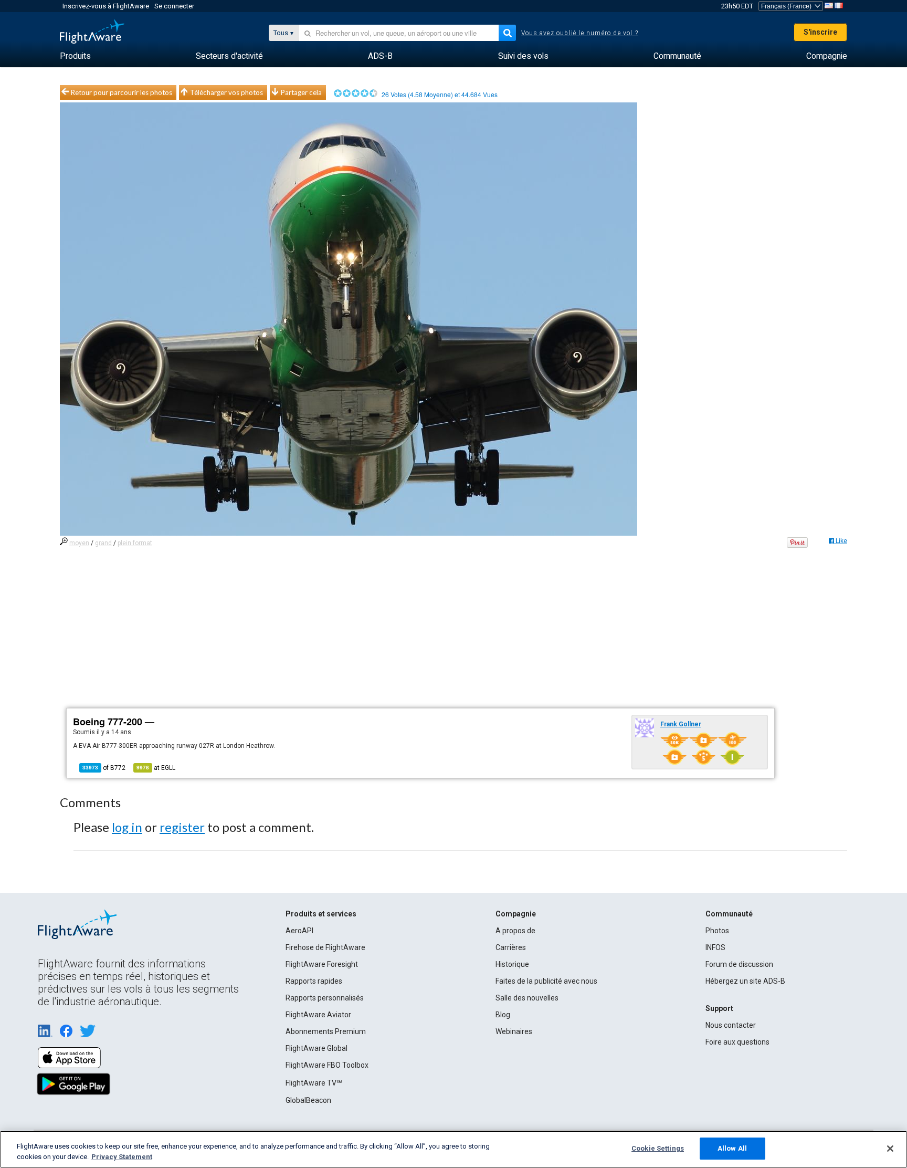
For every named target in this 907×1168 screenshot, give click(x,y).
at (155, 767)
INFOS (715, 947)
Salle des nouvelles (526, 998)
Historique (512, 964)
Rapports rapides (314, 981)
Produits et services (321, 914)
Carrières (510, 947)
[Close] (890, 1148)
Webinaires (513, 1031)
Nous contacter (730, 1025)
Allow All (732, 1148)
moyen (79, 543)
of (103, 767)
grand (103, 543)
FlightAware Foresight (322, 964)
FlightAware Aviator (318, 1014)
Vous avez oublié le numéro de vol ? (579, 33)
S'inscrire (820, 32)
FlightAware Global (316, 1048)
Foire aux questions (737, 1042)
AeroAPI (299, 930)
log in (127, 827)
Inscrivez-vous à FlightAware (105, 6)
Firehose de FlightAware (325, 947)
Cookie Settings (657, 1148)
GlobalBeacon (308, 1100)
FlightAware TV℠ (314, 1083)
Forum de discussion (739, 964)
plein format (135, 543)
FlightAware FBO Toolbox (327, 1065)
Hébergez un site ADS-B (745, 981)
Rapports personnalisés (325, 998)
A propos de (515, 930)
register (182, 827)
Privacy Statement (121, 1157)
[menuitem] (75, 56)
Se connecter (174, 6)
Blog (502, 1014)
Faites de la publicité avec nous (546, 981)
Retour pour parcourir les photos (121, 92)
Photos (717, 930)
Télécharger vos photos (226, 92)
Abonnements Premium (326, 1031)
